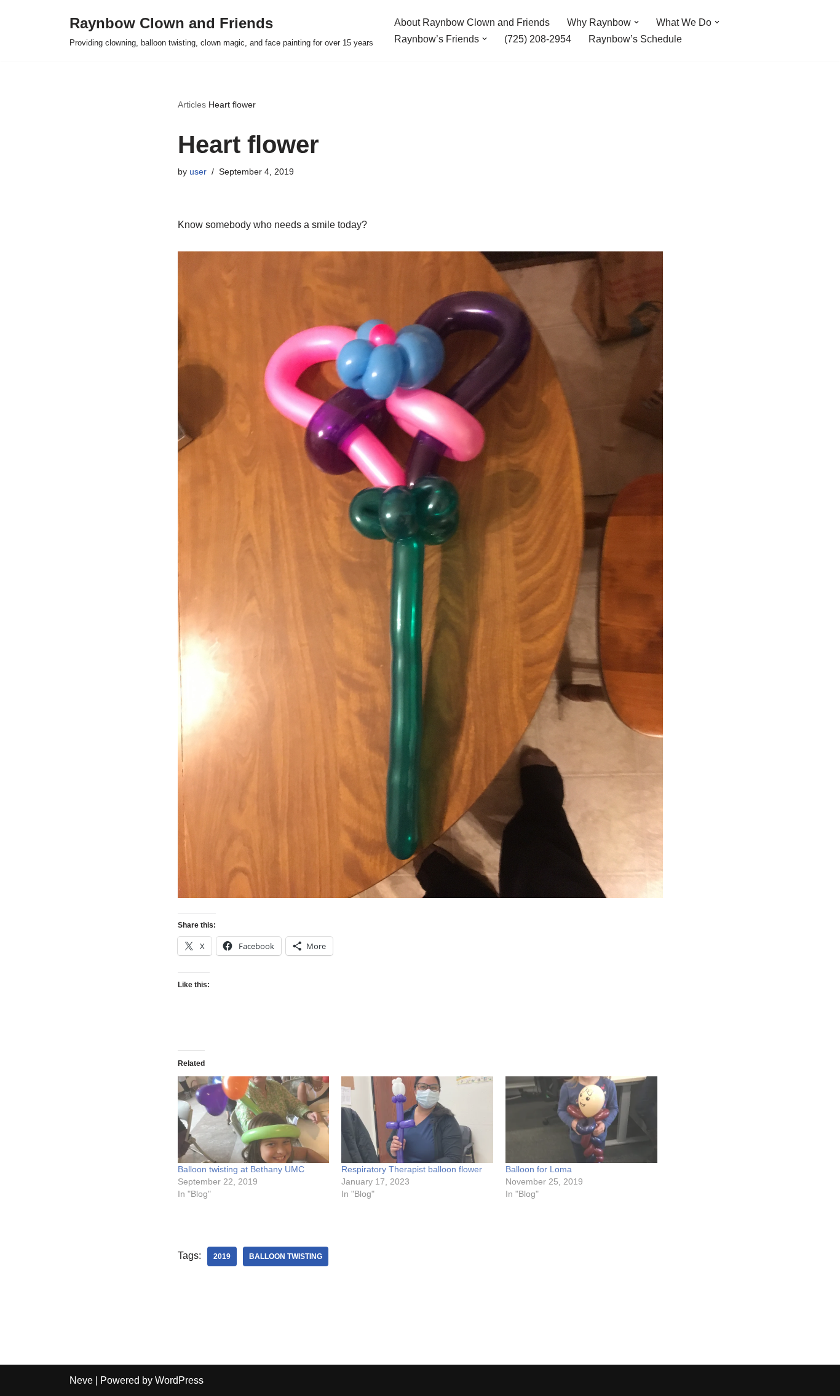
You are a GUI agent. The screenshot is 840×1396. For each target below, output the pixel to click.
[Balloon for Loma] (581, 1119)
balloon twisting (285, 1256)
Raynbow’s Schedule (635, 39)
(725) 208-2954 (537, 39)
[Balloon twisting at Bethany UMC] (254, 1119)
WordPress (179, 1380)
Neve (81, 1380)
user (198, 171)
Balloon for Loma (538, 1169)
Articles (192, 104)
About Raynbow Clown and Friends (472, 22)
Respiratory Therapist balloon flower (411, 1169)
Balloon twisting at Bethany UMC (241, 1169)
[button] (636, 22)
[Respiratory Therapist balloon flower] (417, 1119)
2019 (222, 1256)
